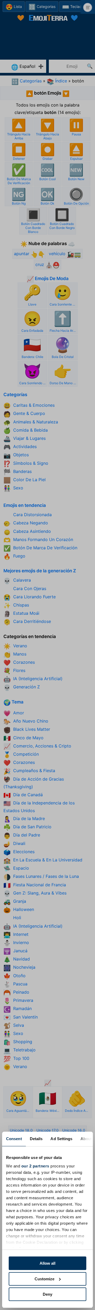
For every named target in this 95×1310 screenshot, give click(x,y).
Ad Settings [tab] (61, 1138)
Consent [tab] (14, 1138)
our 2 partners (35, 1166)
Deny (47, 1294)
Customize (44, 1279)
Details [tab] (36, 1138)
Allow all (47, 1263)
